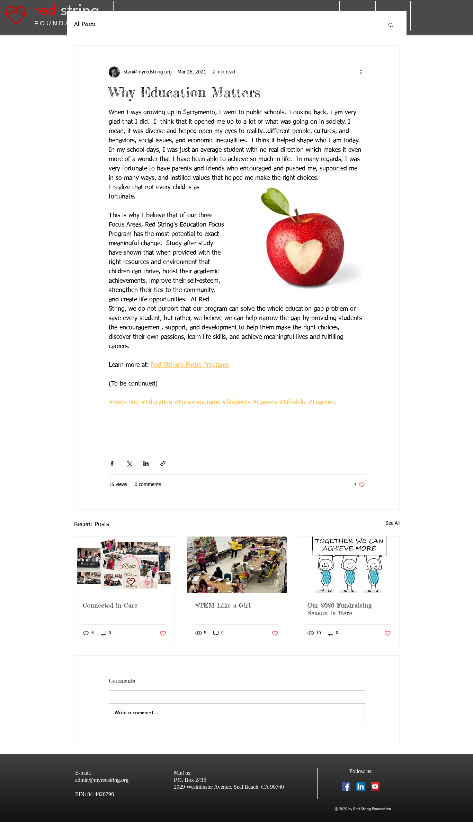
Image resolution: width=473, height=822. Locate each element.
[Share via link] (163, 463)
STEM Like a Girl (223, 605)
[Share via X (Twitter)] (129, 463)
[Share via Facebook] (112, 463)
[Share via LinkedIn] (146, 463)
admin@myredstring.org (101, 780)
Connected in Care (110, 605)
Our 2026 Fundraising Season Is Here (339, 609)
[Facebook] (346, 786)
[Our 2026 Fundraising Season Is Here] (349, 565)
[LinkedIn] (360, 786)
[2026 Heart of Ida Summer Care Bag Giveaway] (124, 565)
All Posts (85, 24)
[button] (390, 24)
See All (393, 523)
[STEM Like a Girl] (237, 565)
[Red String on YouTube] (375, 786)
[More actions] (361, 72)
